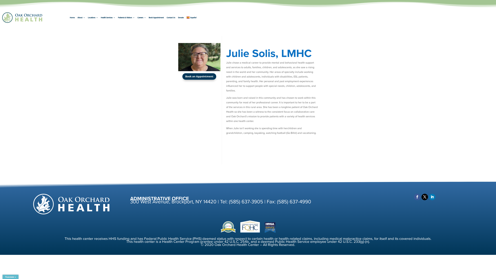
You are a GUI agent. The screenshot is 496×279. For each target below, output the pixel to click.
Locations (91, 17)
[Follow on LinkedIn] (432, 197)
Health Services (107, 17)
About (80, 17)
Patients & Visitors (125, 17)
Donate (181, 17)
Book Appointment (156, 17)
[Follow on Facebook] (417, 197)
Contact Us (171, 17)
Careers (140, 17)
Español (193, 17)
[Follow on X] (424, 197)
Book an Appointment (199, 76)
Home (72, 17)
